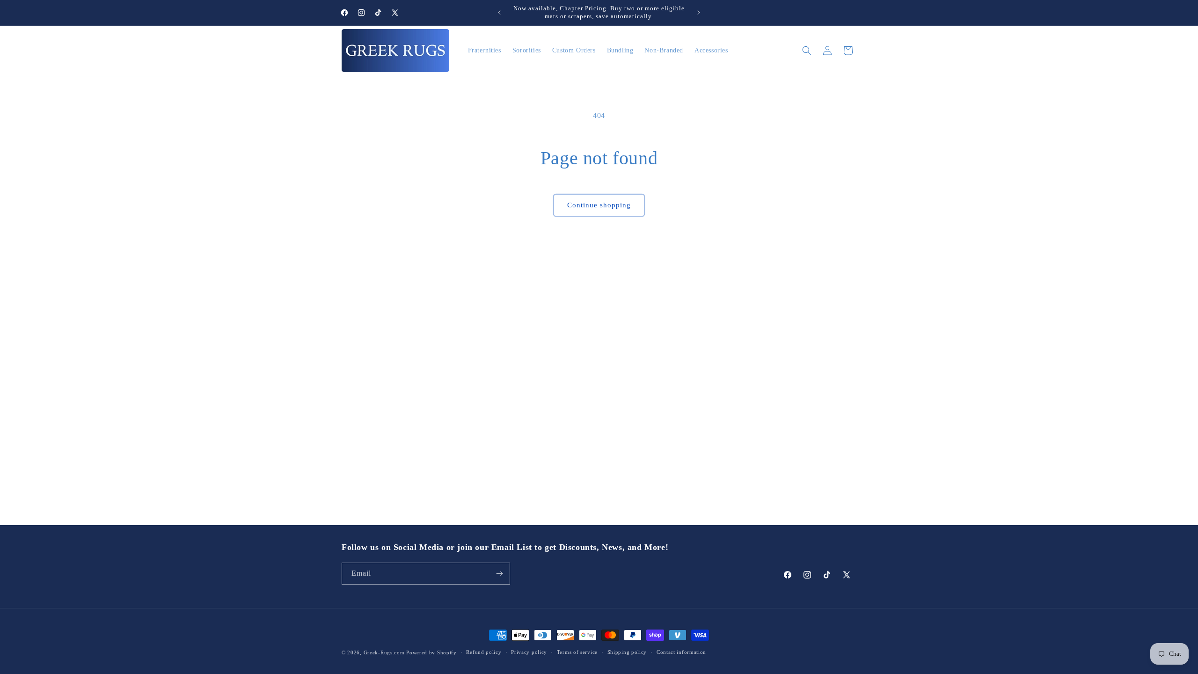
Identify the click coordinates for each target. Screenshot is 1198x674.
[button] (806, 50)
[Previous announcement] (499, 13)
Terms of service (577, 652)
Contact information (681, 652)
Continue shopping (599, 205)
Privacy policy (529, 652)
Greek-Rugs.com (384, 652)
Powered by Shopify (431, 652)
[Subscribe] (499, 574)
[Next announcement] (698, 13)
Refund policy (483, 652)
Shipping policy (627, 652)
